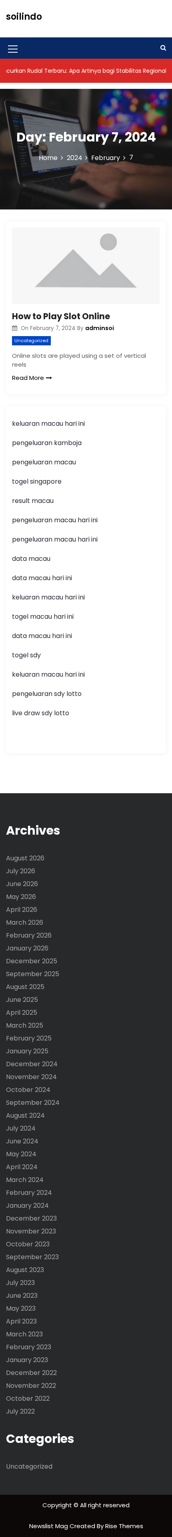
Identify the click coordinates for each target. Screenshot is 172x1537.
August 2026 (25, 858)
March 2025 (24, 1025)
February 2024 (29, 1192)
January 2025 (27, 1051)
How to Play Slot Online (61, 316)
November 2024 (31, 1076)
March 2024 (25, 1179)
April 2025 (21, 1012)
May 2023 (21, 1308)
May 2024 (21, 1154)
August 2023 (25, 1269)
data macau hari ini (42, 635)
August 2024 (25, 1115)
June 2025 (22, 999)
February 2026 (29, 935)
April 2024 (22, 1167)
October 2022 (28, 1398)
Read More (28, 377)
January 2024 (27, 1205)
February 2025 (29, 1038)
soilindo (24, 16)
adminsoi (99, 328)
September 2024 (33, 1102)
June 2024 (22, 1141)
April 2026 (21, 909)
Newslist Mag (49, 1526)
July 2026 (20, 871)
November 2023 (31, 1231)
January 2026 (27, 948)
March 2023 (24, 1334)
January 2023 (27, 1360)
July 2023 (20, 1282)
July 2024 (21, 1128)
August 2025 (25, 986)
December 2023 (31, 1218)
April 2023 (21, 1321)
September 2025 (32, 974)
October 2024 (28, 1089)
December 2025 (31, 961)
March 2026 (24, 922)
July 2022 (20, 1411)
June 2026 (22, 884)
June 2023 (22, 1295)
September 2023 (32, 1257)
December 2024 (32, 1064)
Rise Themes (124, 1526)
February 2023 (28, 1347)
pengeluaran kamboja (47, 442)
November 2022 (31, 1385)
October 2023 (28, 1244)
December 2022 (31, 1372)
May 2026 (21, 896)
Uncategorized (31, 340)
